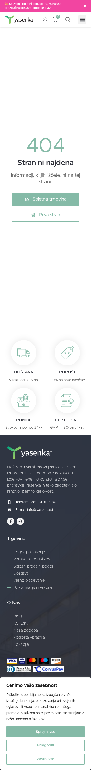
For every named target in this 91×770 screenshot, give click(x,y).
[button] (82, 19)
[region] (45, 723)
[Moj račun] (45, 19)
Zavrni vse (45, 759)
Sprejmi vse (45, 732)
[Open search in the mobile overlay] (69, 19)
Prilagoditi (45, 745)
